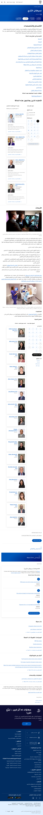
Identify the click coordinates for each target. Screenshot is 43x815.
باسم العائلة (29, 118)
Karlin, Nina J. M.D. (13, 416)
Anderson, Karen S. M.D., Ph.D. (13, 329)
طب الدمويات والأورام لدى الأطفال (33, 70)
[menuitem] (38, 18)
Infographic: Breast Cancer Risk (35, 626)
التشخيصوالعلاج (32, 18)
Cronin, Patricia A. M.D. (13, 355)
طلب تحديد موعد (36, 540)
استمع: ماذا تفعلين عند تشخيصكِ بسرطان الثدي (32, 678)
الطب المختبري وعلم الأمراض (34, 47)
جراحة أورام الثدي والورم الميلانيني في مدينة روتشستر (29, 62)
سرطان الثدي (35, 11)
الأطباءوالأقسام (25, 18)
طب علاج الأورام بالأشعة (35, 73)
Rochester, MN (32, 112)
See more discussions (34, 613)
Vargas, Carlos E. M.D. (13, 505)
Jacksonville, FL (32, 115)
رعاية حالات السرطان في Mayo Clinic (33, 65)
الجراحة (40, 42)
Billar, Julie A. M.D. (13, 341)
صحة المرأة (39, 67)
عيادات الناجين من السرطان (35, 82)
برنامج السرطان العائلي (36, 50)
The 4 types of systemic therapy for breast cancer (31, 662)
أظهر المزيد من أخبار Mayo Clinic (35, 670)
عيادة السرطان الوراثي (36, 90)
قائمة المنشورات (32, 314)
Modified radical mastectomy (35, 647)
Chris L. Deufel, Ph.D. (20, 160)
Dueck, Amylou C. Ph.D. (13, 367)
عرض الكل (38, 365)
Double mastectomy (37, 644)
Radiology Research (37, 96)
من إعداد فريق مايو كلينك (37, 532)
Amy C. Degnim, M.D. (20, 137)
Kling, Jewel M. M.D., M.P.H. (12, 442)
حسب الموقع (29, 110)
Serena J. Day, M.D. (19, 114)
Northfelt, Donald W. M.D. (12, 468)
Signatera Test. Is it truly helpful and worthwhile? (29, 604)
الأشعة (40, 39)
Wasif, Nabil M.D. (13, 517)
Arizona (38, 360)
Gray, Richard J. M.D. (12, 391)
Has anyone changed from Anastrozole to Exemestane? (28, 593)
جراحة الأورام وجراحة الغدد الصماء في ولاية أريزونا (30, 59)
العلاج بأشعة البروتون (12, 265)
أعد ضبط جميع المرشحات (33, 143)
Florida (38, 362)
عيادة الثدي (39, 87)
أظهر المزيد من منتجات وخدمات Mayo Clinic (33, 681)
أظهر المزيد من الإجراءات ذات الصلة (34, 650)
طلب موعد (38, 14)
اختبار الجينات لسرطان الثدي (36, 629)
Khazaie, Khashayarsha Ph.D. (12, 430)
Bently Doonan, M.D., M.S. (20, 185)
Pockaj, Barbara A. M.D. (13, 493)
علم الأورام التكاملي (37, 79)
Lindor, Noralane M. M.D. (13, 455)
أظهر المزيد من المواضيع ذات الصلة (34, 632)
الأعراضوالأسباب (39, 18)
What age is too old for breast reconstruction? (30, 582)
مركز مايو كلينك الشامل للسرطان (33, 275)
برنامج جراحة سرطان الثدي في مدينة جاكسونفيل (30, 56)
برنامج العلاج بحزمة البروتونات (34, 53)
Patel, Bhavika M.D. (13, 479)
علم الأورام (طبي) (37, 76)
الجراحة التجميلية (38, 45)
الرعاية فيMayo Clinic (18, 18)
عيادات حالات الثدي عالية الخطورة (33, 85)
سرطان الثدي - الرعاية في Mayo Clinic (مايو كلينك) (32, 535)
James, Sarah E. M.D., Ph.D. (12, 405)
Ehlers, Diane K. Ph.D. (12, 379)
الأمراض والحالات (37, 6)
